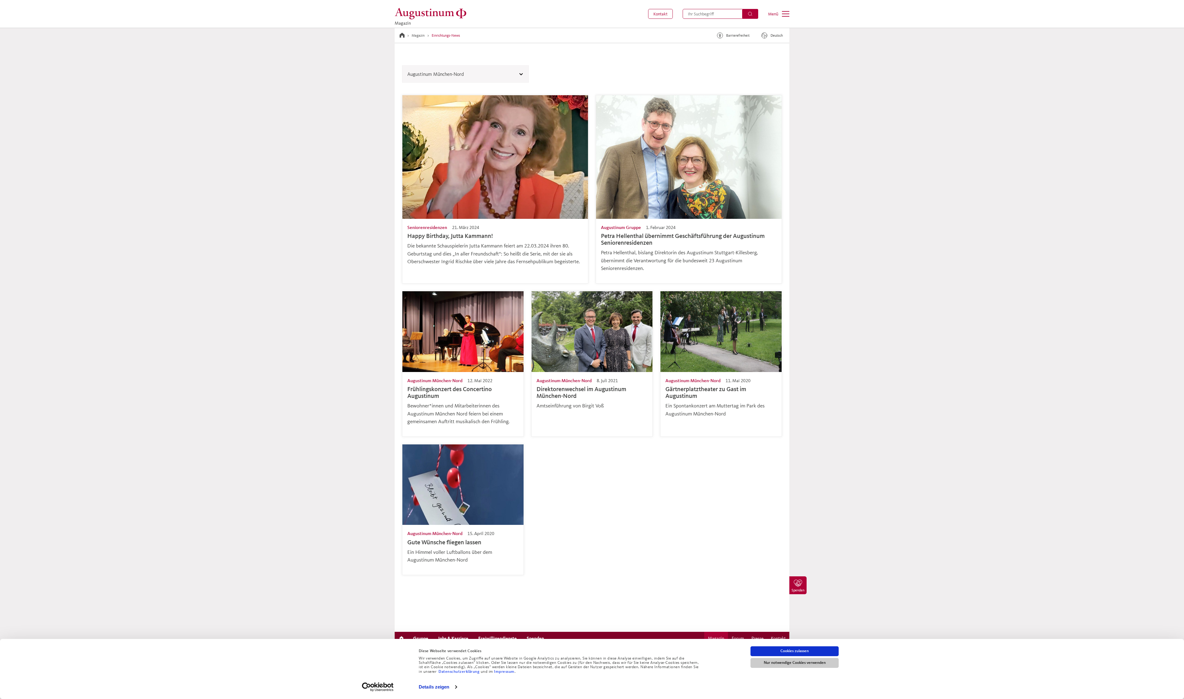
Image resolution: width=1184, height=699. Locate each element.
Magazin (418, 35)
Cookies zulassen (794, 650)
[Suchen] (750, 14)
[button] (660, 14)
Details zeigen (434, 686)
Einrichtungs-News (446, 35)
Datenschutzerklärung (459, 671)
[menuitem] (660, 14)
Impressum (504, 671)
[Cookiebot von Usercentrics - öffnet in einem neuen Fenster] (378, 687)
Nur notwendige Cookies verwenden (795, 662)
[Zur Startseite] (402, 35)
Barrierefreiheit (738, 35)
